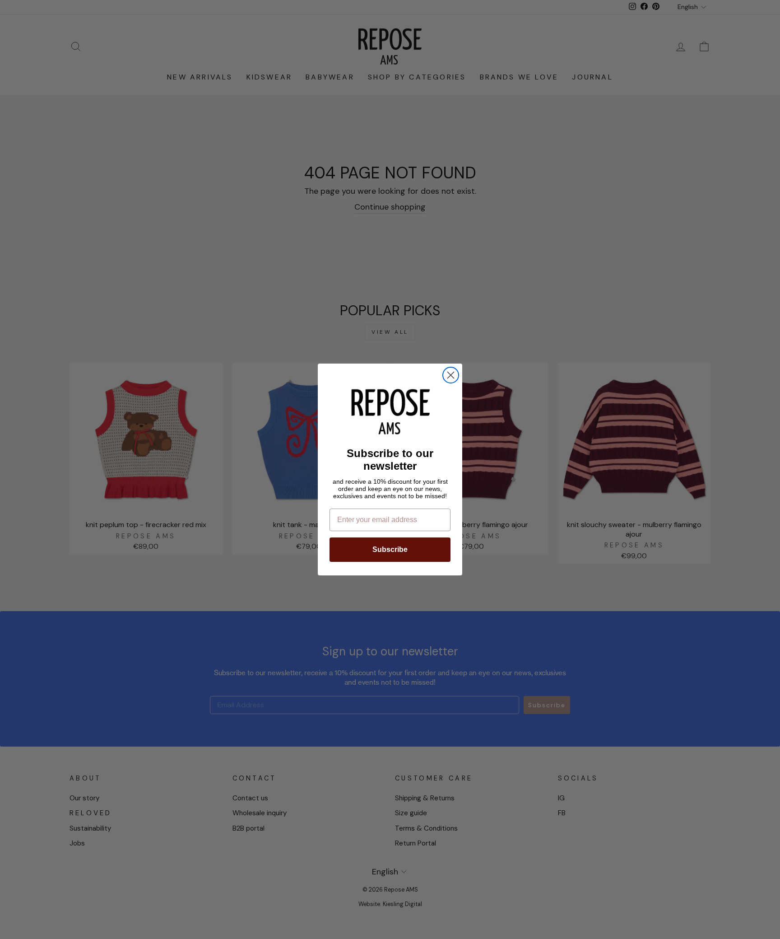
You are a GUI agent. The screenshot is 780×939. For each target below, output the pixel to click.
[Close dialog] (451, 375)
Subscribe (390, 549)
